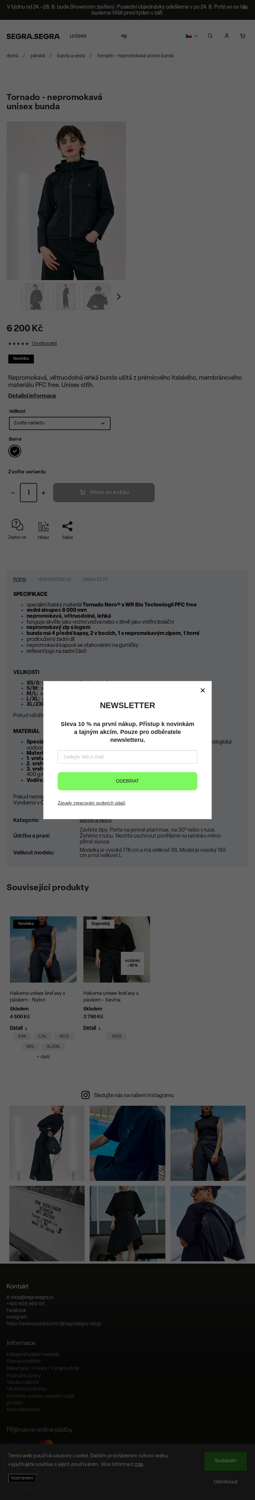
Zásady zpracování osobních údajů (91, 802)
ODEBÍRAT (127, 781)
